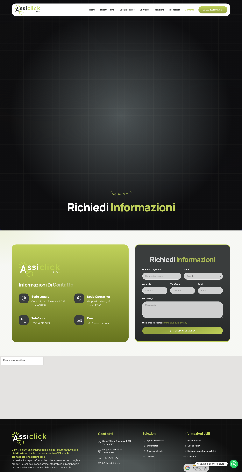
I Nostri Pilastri (107, 9)
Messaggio (148, 298)
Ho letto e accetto (166, 322)
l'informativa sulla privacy (174, 322)
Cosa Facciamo (127, 9)
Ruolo (187, 269)
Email (200, 283)
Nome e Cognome (151, 269)
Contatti (189, 9)
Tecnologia (174, 9)
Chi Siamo (144, 9)
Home (92, 9)
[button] (234, 464)
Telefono (175, 283)
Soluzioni (159, 9)
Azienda (146, 283)
